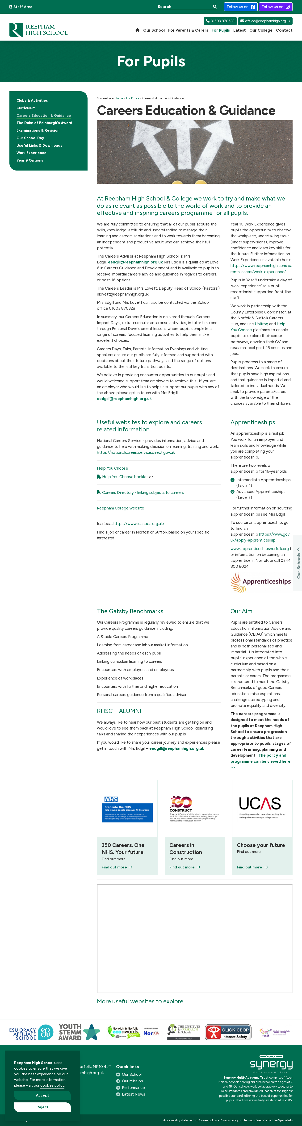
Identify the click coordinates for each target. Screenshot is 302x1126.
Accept (42, 1095)
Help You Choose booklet (125, 476)
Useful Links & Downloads (39, 145)
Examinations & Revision (38, 130)
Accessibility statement (178, 1120)
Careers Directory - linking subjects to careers (143, 492)
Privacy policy (229, 1120)
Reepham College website (120, 508)
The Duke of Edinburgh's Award (44, 123)
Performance (133, 1087)
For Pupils (132, 98)
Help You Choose (112, 468)
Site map (247, 1120)
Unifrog (261, 323)
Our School (132, 1074)
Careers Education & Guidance (44, 115)
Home (119, 98)
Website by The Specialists (274, 1120)
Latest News (133, 1094)
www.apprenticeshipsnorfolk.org (260, 548)
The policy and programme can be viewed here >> (260, 761)
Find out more (114, 867)
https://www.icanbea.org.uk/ (138, 523)
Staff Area (22, 6)
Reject (42, 1107)
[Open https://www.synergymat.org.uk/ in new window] (271, 1065)
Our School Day (30, 138)
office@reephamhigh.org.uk (267, 21)
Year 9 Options (30, 160)
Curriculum (26, 108)
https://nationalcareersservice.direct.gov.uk (136, 452)
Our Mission (132, 1081)
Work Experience (31, 153)
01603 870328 (223, 21)
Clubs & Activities (32, 100)
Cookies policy (207, 1120)
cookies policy (52, 1085)
